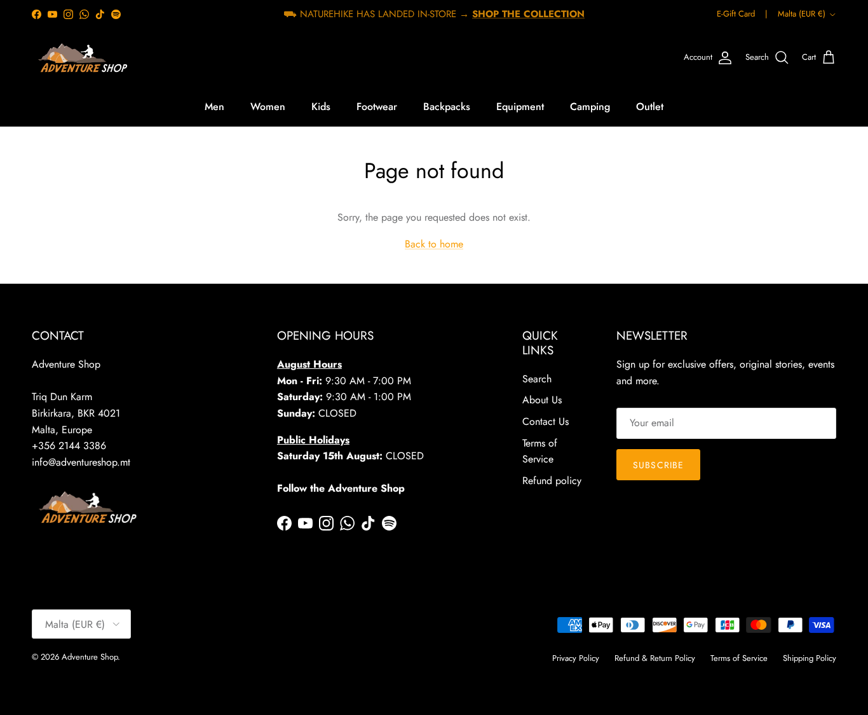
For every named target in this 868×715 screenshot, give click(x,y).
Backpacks (446, 106)
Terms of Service (739, 658)
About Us (542, 399)
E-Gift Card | (742, 14)
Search (537, 378)
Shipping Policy (809, 658)
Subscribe (658, 465)
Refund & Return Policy (654, 658)
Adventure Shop (90, 657)
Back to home (434, 244)
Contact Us (545, 421)
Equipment (520, 106)
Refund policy (551, 480)
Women (267, 106)
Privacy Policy (575, 658)
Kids (320, 106)
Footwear (376, 106)
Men (214, 106)
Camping (590, 106)
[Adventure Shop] (81, 57)
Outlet (649, 106)
